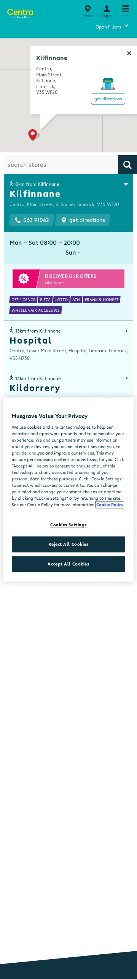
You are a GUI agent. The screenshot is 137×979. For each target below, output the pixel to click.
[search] (127, 164)
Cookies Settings (68, 525)
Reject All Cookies (68, 544)
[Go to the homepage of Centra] (20, 12)
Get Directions (108, 98)
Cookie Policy (109, 505)
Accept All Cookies (68, 564)
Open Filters (113, 25)
